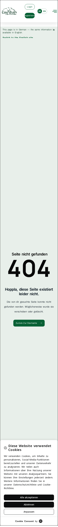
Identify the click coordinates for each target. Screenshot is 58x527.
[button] (54, 11)
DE (40, 11)
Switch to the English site (18, 37)
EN (44, 11)
